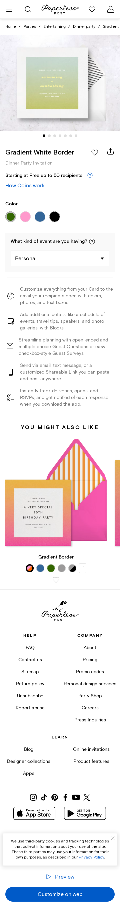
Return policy (30, 684)
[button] (92, 241)
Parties (29, 26)
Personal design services (90, 684)
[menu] (9, 9)
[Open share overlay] (111, 151)
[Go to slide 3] (54, 135)
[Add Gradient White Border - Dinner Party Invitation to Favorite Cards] (95, 152)
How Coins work (25, 185)
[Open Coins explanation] (90, 175)
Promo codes (90, 672)
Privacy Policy (91, 857)
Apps (28, 773)
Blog (28, 749)
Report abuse (30, 708)
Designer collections (28, 761)
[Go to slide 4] (60, 135)
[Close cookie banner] (113, 838)
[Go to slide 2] (49, 135)
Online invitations (91, 749)
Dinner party (84, 26)
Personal (26, 258)
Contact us (30, 660)
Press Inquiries (90, 720)
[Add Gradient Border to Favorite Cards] (56, 580)
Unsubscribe (30, 696)
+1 (83, 568)
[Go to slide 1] (44, 135)
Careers (90, 708)
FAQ (30, 647)
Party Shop (90, 696)
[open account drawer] (110, 9)
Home (10, 26)
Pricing (90, 660)
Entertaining (54, 26)
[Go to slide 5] (65, 135)
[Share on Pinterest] (55, 797)
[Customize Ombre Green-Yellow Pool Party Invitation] (60, 83)
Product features (91, 761)
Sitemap (30, 672)
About (90, 647)
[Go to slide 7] (76, 135)
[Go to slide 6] (70, 135)
